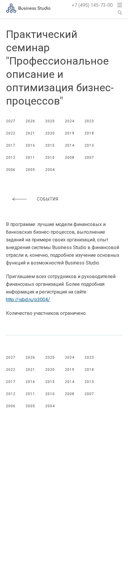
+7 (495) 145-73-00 (92, 5)
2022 (10, 133)
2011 (30, 157)
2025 (50, 121)
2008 (69, 157)
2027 (10, 121)
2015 (50, 145)
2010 (50, 157)
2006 (10, 170)
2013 (89, 145)
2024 (69, 121)
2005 (30, 170)
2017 (10, 145)
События (47, 199)
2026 (30, 121)
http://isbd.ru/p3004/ (28, 299)
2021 (30, 133)
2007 (89, 157)
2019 (69, 133)
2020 (50, 133)
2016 (30, 145)
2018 (89, 133)
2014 (69, 145)
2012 (10, 157)
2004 (50, 170)
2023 (89, 121)
